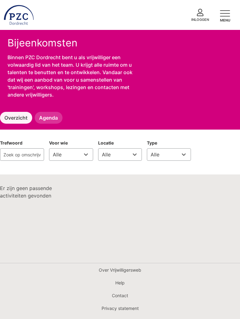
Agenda (48, 118)
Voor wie (58, 142)
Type (152, 142)
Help (120, 282)
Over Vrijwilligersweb (120, 270)
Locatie (106, 142)
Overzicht (16, 118)
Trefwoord (11, 142)
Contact (120, 295)
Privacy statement (120, 308)
